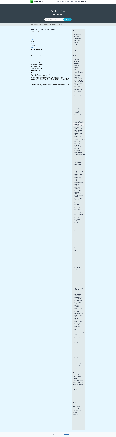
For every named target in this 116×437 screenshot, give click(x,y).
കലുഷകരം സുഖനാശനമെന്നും (78, 128)
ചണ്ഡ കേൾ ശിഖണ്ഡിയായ (77, 319)
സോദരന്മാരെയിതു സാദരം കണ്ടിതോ (78, 96)
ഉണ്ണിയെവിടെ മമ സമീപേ (78, 220)
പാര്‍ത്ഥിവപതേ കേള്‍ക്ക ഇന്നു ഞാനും (79, 215)
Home (58, 1)
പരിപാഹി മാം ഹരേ (78, 202)
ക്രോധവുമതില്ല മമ (78, 177)
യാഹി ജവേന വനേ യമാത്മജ (78, 185)
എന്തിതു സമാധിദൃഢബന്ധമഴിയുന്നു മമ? (79, 270)
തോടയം (76, 67)
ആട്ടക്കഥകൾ (62, 1)
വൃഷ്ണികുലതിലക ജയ (78, 217)
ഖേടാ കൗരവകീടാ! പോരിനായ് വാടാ (78, 306)
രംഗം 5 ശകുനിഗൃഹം (78, 114)
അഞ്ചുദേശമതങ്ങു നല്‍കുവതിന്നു (78, 237)
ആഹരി (32, 35)
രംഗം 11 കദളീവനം (78, 267)
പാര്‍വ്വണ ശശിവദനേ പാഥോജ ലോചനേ (78, 84)
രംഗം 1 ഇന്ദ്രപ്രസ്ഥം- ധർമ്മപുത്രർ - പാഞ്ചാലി (79, 72)
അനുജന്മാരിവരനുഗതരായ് (79, 156)
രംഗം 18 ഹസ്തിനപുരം (78, 365)
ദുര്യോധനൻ (33, 47)
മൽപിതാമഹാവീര (78, 311)
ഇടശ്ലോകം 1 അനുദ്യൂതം (79, 182)
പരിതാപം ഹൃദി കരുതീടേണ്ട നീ (77, 119)
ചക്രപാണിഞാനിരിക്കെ (79, 313)
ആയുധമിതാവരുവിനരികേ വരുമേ (79, 180)
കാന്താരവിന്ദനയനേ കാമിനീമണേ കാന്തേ (78, 75)
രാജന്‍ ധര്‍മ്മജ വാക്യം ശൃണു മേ (79, 196)
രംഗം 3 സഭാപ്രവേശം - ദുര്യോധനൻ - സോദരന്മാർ (79, 92)
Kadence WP (66, 434)
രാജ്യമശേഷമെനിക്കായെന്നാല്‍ (80, 139)
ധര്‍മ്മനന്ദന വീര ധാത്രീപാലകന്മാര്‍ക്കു (56, 24)
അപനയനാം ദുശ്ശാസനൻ (77, 169)
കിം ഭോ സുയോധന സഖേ (78, 109)
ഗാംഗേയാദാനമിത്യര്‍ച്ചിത (79, 212)
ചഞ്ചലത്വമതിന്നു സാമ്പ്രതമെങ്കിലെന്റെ (78, 231)
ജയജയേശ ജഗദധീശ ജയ (78, 316)
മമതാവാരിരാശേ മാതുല (79, 116)
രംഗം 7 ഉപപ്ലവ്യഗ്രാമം (78, 190)
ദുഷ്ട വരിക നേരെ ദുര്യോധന (78, 347)
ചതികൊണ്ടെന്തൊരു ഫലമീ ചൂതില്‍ (78, 131)
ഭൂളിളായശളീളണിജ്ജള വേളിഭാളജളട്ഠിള (79, 363)
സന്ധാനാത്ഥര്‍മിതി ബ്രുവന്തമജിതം (78, 260)
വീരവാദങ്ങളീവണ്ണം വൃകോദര (78, 330)
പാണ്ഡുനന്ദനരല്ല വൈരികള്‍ (78, 248)
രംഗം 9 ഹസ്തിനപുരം (78, 207)
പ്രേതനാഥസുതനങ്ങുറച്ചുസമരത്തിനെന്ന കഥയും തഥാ (81, 289)
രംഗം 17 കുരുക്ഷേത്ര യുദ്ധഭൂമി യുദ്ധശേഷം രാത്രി (78, 359)
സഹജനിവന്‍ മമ (78, 143)
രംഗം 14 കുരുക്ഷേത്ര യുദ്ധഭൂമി (78, 303)
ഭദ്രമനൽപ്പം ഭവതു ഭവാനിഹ (78, 280)
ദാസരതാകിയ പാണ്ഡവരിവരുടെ (78, 162)
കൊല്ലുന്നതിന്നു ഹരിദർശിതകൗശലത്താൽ (79, 353)
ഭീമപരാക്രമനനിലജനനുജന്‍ (80, 154)
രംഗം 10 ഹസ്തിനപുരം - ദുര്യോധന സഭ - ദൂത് (79, 223)
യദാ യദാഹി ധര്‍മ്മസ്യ (79, 300)
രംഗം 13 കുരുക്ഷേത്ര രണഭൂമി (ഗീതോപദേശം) (78, 285)
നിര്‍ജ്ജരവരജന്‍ (78, 150)
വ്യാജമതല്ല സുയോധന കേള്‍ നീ (79, 137)
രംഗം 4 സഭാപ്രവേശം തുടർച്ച (78, 106)
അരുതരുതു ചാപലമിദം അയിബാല (79, 112)
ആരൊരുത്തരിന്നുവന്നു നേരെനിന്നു (79, 309)
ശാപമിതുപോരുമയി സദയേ (78, 175)
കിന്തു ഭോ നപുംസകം (78, 321)
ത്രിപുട (32, 39)
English (79, 1)
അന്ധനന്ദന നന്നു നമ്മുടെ (78, 257)
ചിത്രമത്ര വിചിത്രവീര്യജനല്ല (78, 251)
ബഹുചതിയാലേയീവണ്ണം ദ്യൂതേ (79, 172)
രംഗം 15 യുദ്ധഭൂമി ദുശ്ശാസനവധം (78, 324)
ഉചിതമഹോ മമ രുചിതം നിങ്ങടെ (79, 103)
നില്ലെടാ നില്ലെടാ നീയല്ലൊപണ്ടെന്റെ (78, 327)
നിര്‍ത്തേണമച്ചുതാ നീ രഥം (78, 292)
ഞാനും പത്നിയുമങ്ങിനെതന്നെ (79, 159)
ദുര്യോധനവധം (46, 24)
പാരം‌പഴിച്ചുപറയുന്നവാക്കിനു (79, 332)
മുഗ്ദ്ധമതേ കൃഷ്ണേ (77, 166)
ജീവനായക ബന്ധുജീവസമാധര (78, 78)
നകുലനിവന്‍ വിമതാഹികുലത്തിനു (78, 146)
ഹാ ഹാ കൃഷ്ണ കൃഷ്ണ (78, 164)
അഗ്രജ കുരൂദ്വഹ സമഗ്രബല (78, 100)
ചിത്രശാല (75, 1)
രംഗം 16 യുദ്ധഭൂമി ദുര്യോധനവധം (78, 343)
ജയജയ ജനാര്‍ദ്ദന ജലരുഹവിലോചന (78, 193)
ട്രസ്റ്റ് (72, 1)
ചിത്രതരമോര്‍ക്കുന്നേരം (79, 89)
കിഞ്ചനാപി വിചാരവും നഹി (78, 240)
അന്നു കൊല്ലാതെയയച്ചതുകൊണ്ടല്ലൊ (80, 335)
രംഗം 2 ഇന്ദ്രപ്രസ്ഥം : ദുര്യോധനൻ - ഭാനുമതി (79, 81)
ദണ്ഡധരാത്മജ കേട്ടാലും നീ (79, 134)
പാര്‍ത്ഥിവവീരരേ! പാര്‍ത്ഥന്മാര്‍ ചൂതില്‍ (78, 210)
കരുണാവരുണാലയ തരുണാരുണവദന (78, 298)
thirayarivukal (83, 1)
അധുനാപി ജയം (77, 148)
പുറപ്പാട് (76, 69)
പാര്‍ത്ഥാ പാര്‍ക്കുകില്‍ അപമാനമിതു (78, 295)
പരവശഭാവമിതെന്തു (78, 152)
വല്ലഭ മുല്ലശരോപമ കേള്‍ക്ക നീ (78, 87)
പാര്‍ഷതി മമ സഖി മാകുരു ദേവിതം (78, 205)
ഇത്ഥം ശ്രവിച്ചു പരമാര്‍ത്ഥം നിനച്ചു (78, 188)
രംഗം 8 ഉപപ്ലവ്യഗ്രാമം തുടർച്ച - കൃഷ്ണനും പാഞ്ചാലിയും (78, 199)
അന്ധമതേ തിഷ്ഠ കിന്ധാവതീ (78, 338)
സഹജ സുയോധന (78, 141)
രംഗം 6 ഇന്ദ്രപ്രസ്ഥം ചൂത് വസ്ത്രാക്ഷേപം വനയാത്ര (79, 122)
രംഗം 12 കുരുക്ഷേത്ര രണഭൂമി (78, 275)
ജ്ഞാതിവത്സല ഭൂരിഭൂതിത (77, 227)
